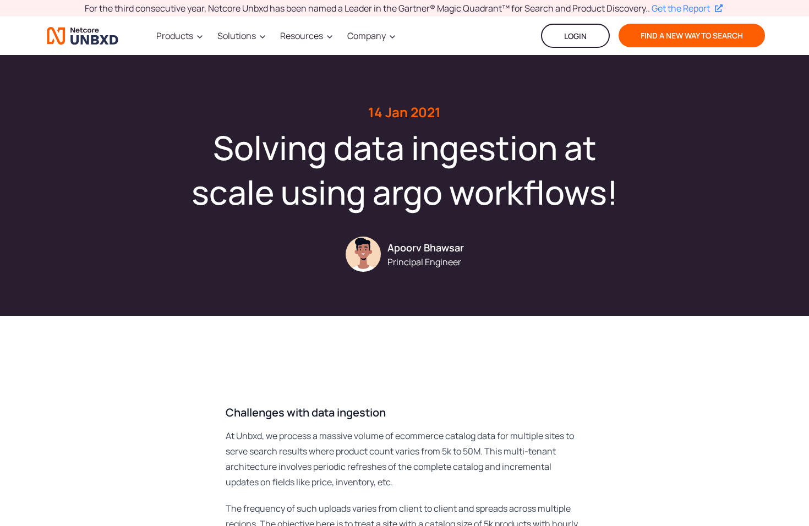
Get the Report (681, 8)
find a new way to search (692, 35)
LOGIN (575, 36)
